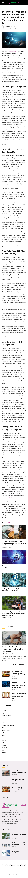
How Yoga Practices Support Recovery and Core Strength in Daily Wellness (12, 649)
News (3, 742)
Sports (3, 750)
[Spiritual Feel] (14, 2)
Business (4, 723)
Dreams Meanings (6, 730)
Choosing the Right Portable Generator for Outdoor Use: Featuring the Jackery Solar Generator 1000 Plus (14, 613)
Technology (5, 752)
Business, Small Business (8, 725)
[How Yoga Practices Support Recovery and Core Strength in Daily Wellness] (14, 638)
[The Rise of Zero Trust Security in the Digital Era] (14, 557)
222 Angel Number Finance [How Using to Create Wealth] (19, 836)
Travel (3, 755)
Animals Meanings (6, 715)
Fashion (4, 732)
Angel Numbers (5, 713)
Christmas (4, 727)
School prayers (5, 747)
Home (10, 7)
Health (3, 735)
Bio (2, 718)
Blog (3, 720)
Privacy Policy (12, 870)
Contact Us (21, 870)
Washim (8, 26)
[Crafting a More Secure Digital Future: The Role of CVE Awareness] (14, 580)
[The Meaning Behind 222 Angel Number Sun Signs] (6, 845)
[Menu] (3, 2)
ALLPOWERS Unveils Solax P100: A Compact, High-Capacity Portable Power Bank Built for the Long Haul (14, 543)
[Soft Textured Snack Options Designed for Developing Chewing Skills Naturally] (6, 674)
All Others (4, 710)
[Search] (25, 2)
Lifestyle (4, 740)
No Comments (6, 28)
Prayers (4, 745)
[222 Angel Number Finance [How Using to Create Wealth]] (6, 836)
